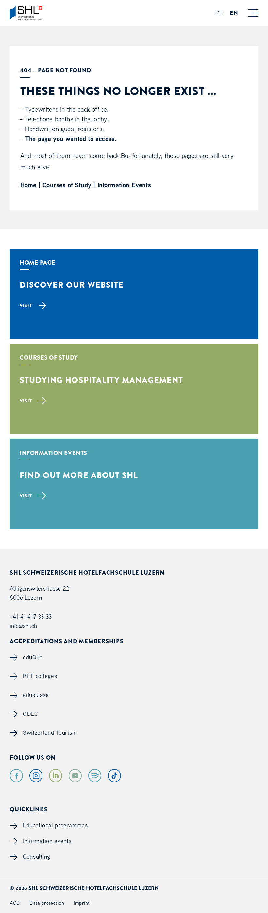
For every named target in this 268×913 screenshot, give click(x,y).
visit (26, 305)
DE (219, 13)
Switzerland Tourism (50, 732)
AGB (15, 903)
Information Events (124, 185)
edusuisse (36, 694)
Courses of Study (66, 185)
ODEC (30, 713)
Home (28, 185)
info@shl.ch (23, 625)
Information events (47, 841)
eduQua (33, 657)
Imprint (82, 903)
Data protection (46, 903)
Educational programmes (55, 825)
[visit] (134, 329)
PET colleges (40, 676)
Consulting (36, 856)
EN (234, 13)
